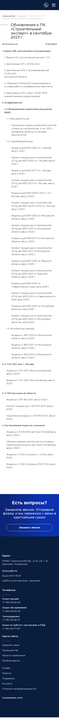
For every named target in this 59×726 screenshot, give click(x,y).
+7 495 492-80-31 (11, 620)
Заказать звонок (29, 527)
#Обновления (10, 44)
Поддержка (8, 678)
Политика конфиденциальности (19, 689)
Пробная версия (11, 660)
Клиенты (6, 673)
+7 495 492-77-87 (11, 628)
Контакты (7, 683)
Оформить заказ (10, 645)
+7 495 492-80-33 (11, 611)
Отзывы (6, 668)
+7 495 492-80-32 (11, 602)
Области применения (13, 655)
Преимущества (10, 650)
